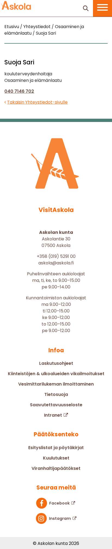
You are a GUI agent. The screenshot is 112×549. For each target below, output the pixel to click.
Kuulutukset (56, 458)
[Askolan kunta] (16, 5)
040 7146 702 (19, 91)
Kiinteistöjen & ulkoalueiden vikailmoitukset (56, 374)
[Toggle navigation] (102, 8)
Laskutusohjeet (56, 363)
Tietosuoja (56, 394)
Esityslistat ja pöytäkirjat (56, 447)
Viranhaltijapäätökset (56, 468)
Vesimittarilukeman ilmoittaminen (56, 384)
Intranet (53, 415)
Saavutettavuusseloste (56, 405)
